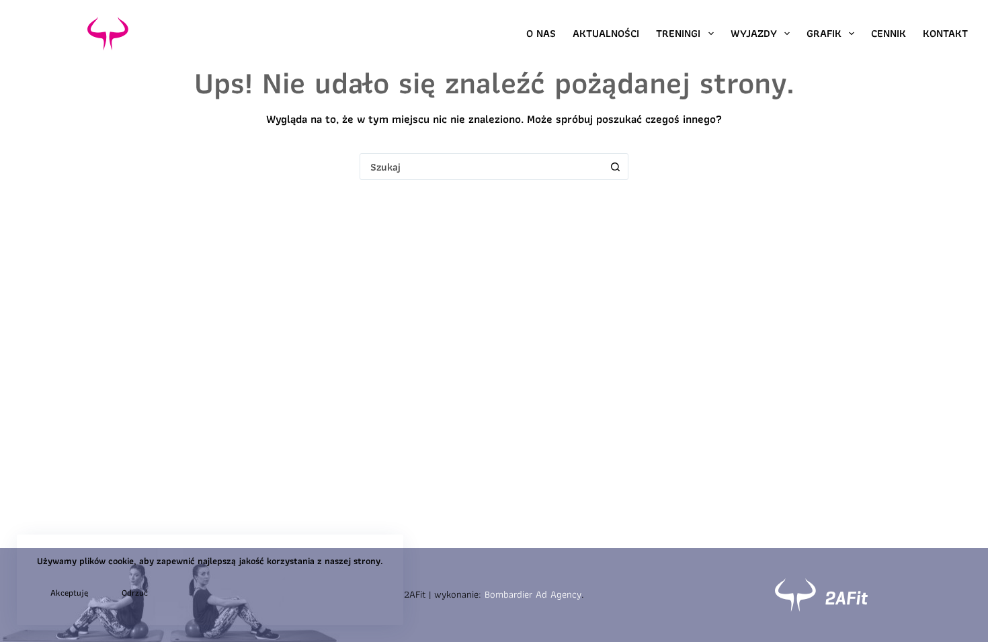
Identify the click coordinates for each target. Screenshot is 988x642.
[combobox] (481, 166)
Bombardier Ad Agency (533, 594)
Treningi (678, 33)
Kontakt (945, 33)
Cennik (888, 33)
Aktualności (606, 33)
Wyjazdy (754, 33)
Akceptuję (69, 593)
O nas (541, 33)
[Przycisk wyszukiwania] (615, 166)
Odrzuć (135, 593)
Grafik (824, 33)
